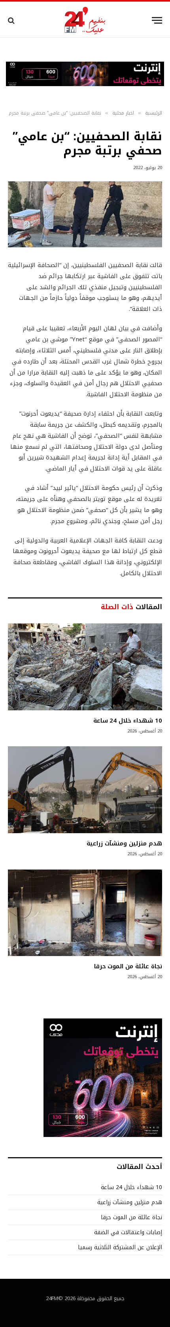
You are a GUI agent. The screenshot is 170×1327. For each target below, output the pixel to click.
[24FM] (85, 20)
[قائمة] (157, 20)
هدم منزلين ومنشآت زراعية (124, 843)
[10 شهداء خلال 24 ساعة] (85, 666)
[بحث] (12, 20)
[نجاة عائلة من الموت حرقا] (85, 913)
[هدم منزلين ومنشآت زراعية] (85, 789)
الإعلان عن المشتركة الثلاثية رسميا (120, 1247)
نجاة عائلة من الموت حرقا (128, 966)
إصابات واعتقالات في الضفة (128, 1232)
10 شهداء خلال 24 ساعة (127, 720)
